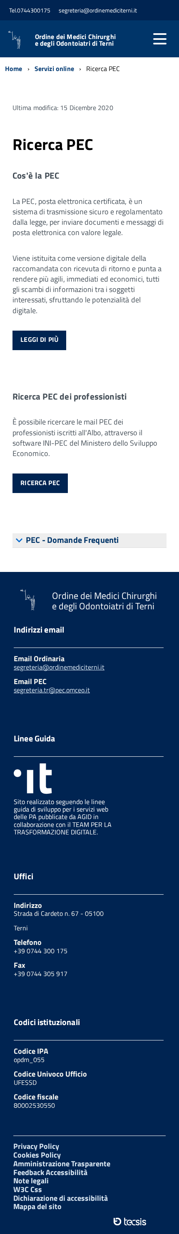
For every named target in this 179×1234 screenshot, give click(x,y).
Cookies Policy (37, 1154)
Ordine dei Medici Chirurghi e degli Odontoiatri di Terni (75, 40)
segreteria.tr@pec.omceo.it (52, 690)
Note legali (31, 1180)
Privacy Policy (36, 1146)
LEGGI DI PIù (39, 339)
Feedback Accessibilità (50, 1172)
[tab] (89, 540)
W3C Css (27, 1189)
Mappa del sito (37, 1206)
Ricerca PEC (40, 483)
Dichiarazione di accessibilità (60, 1198)
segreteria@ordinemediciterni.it (59, 667)
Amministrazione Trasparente (61, 1163)
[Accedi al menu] (160, 39)
